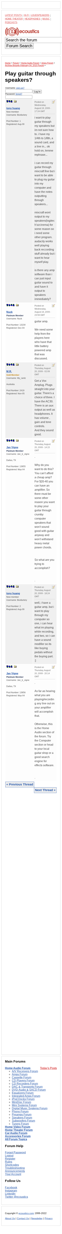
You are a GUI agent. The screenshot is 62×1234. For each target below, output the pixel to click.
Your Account (13, 1174)
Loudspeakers (40, 15)
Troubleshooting (15, 1167)
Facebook (11, 1187)
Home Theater (14, 19)
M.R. (9, 371)
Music (46, 19)
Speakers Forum (22, 1117)
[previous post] (9, 305)
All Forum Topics (16, 1139)
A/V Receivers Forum (25, 1071)
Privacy (49, 1218)
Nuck (9, 311)
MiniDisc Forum (21, 1102)
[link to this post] (15, 101)
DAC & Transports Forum (27, 1086)
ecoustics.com (26, 1213)
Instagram (11, 1190)
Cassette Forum (21, 1077)
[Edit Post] (53, 101)
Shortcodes (12, 1164)
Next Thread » (45, 790)
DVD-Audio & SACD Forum (29, 1089)
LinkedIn (10, 1193)
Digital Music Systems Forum (29, 1108)
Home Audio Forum (17, 1068)
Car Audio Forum (16, 1133)
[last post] (11, 101)
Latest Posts (13, 15)
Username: (14, 88)
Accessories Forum (18, 1136)
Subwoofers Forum (23, 1120)
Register (10, 1158)
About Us (10, 1218)
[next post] (9, 101)
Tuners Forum (20, 1123)
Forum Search (19, 45)
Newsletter (37, 1218)
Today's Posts (48, 1068)
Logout (9, 1155)
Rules (8, 1161)
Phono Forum (20, 1111)
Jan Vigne (12, 447)
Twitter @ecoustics (16, 1196)
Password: (13, 94)
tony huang (13, 108)
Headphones (32, 19)
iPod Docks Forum (23, 1099)
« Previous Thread (19, 784)
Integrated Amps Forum (26, 1096)
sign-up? (20, 88)
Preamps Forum (21, 1114)
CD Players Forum (23, 1080)
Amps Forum (19, 1074)
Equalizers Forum (22, 1092)
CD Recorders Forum (25, 1083)
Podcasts (11, 22)
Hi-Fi (26, 15)
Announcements (15, 1171)
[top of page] (7, 101)
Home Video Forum (17, 1126)
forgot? (19, 94)
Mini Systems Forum (24, 1105)
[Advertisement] (31, 923)
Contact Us (23, 1218)
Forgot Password (15, 1152)
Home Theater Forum (19, 1130)
